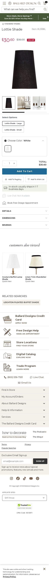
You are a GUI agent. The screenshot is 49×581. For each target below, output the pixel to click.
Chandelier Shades (12, 24)
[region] (24, 150)
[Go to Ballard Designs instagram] (11, 478)
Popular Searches (9, 448)
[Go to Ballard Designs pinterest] (37, 478)
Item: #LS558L (39, 29)
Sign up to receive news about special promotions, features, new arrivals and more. (23, 468)
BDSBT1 (29, 513)
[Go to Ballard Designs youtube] (31, 478)
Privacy (28, 444)
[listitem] (8, 103)
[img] (24, 69)
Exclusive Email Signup (14, 455)
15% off (31, 40)
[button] (4, 3)
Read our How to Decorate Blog (14, 437)
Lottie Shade (12, 29)
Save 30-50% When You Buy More (18, 18)
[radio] (8, 149)
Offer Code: (21, 513)
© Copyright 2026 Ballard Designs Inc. (24, 486)
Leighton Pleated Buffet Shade (21, 302)
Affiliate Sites (8, 492)
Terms (4, 444)
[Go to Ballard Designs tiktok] (24, 478)
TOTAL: (43, 162)
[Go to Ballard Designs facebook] (18, 478)
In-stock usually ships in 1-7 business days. (23, 187)
